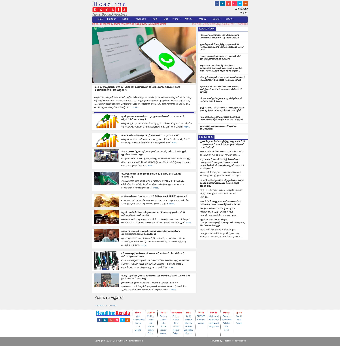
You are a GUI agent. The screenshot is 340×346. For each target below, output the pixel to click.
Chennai (188, 323)
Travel (138, 323)
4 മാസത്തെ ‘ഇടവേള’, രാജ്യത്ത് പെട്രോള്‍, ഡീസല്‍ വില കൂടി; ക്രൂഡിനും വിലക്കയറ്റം (153, 153)
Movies (189, 19)
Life (150, 323)
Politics (150, 316)
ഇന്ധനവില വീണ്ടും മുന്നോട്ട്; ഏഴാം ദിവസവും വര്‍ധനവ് (150, 135)
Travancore (140, 19)
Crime (150, 320)
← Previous (98, 306)
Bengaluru (188, 330)
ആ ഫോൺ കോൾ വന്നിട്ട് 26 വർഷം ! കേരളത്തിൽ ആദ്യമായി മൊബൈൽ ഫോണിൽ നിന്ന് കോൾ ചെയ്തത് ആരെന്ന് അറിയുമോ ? (222, 164)
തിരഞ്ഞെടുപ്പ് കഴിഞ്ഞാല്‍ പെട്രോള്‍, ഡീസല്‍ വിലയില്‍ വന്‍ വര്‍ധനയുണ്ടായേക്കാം (152, 255)
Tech (226, 330)
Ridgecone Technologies (234, 341)
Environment (138, 320)
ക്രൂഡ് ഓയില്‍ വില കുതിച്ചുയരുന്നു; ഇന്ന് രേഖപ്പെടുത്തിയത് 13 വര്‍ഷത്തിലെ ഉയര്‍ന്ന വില (153, 214)
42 (111, 306)
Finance (226, 316)
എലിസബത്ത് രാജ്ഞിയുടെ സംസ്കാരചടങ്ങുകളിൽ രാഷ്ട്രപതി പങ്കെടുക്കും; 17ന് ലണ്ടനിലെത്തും (222, 223)
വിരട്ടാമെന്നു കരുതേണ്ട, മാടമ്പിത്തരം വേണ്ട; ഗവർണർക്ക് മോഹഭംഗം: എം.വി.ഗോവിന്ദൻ (96, 24)
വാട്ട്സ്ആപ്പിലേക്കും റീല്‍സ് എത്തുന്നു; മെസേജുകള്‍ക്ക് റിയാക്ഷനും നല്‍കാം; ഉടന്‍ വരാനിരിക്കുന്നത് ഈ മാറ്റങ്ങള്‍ (137, 89)
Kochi (125, 19)
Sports (216, 19)
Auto (226, 326)
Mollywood (214, 316)
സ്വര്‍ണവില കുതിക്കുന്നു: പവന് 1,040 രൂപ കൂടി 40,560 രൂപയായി (154, 196)
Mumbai (188, 320)
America (201, 320)
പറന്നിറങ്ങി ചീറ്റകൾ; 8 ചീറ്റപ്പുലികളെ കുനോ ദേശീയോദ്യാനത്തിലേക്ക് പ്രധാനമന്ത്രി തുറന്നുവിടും (222, 183)
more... (135, 107)
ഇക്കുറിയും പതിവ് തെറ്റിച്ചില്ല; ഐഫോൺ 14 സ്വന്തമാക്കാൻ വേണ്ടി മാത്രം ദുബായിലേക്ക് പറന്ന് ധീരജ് (177, 24)
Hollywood (213, 326)
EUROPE (201, 316)
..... (238, 155)
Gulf (166, 19)
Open (229, 19)
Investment (226, 320)
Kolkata (188, 326)
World (175, 19)
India (155, 19)
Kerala (239, 323)
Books (138, 330)
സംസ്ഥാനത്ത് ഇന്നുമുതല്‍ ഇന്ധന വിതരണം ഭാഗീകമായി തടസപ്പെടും (151, 176)
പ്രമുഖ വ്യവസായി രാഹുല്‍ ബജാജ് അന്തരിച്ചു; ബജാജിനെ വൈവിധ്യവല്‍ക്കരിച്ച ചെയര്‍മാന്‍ (150, 233)
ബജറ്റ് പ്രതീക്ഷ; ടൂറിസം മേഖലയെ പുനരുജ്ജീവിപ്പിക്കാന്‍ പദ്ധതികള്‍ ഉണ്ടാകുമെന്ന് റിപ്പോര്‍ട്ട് (155, 278)
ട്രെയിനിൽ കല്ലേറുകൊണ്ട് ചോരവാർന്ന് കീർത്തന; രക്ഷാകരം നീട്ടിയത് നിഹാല (220, 203)
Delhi (188, 316)
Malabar (111, 19)
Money (203, 19)
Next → (115, 306)
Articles (226, 323)
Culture (150, 333)
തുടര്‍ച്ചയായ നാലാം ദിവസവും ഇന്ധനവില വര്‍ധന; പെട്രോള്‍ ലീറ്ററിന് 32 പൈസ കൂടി (152, 118)
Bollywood (213, 323)
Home (100, 19)
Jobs (138, 326)
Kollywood (213, 320)
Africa (201, 323)
